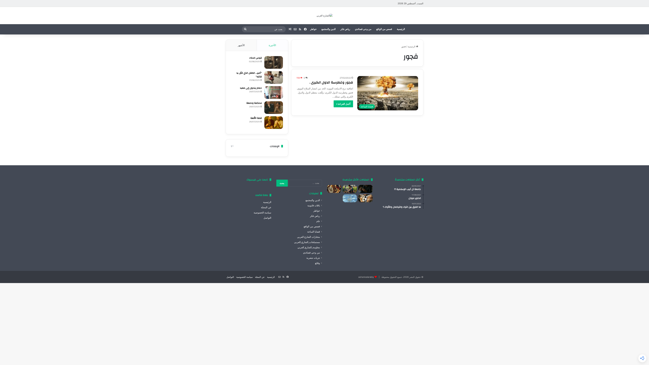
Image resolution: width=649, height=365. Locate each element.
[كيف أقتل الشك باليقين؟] (365, 189)
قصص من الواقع (384, 29)
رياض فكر (345, 29)
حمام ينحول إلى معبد (251, 88)
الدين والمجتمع (328, 29)
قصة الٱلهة (256, 118)
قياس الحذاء (255, 58)
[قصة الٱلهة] (273, 122)
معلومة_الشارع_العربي (308, 247)
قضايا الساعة (313, 231)
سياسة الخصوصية (262, 212)
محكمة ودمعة (254, 103)
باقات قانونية (313, 205)
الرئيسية (401, 29)
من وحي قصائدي (363, 29)
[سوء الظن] (350, 189)
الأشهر (241, 45)
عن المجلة (266, 207)
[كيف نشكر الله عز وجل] (334, 189)
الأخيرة (272, 45)
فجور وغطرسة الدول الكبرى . (331, 82)
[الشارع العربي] (324, 15)
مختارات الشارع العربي (308, 237)
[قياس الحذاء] (273, 62)
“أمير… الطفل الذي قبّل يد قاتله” (249, 75)
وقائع (317, 263)
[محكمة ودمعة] (273, 107)
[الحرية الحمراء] (365, 198)
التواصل (267, 217)
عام (318, 221)
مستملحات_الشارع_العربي (307, 242)
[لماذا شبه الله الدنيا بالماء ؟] (350, 198)
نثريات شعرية (313, 258)
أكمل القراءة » (343, 103)
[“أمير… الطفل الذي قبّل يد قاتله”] (273, 77)
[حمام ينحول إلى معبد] (273, 92)
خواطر (313, 29)
